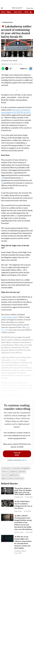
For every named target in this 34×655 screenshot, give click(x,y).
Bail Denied (22, 471)
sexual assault (16, 468)
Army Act (4, 475)
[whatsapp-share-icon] (3, 69)
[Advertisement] (17, 3)
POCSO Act (5, 471)
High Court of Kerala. (7, 478)
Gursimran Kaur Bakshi (9, 60)
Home (3, 12)
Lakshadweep (13, 471)
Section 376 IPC (19, 478)
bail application (25, 468)
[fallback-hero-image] (7, 490)
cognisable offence (14, 475)
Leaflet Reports (6, 468)
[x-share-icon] (6, 69)
